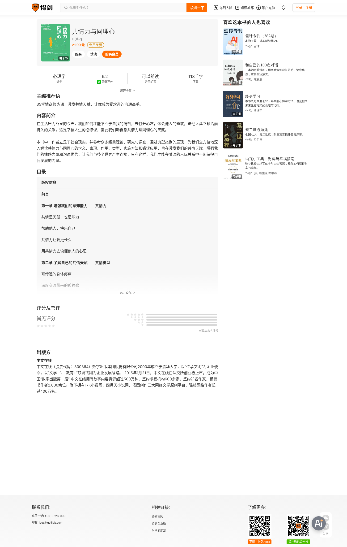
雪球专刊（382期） (261, 36)
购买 (78, 54)
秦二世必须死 (256, 130)
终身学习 (252, 96)
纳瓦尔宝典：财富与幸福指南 (269, 159)
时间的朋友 (159, 530)
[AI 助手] (319, 523)
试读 (93, 54)
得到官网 (157, 516)
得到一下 (196, 7)
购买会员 (111, 54)
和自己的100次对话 (261, 65)
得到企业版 (159, 523)
